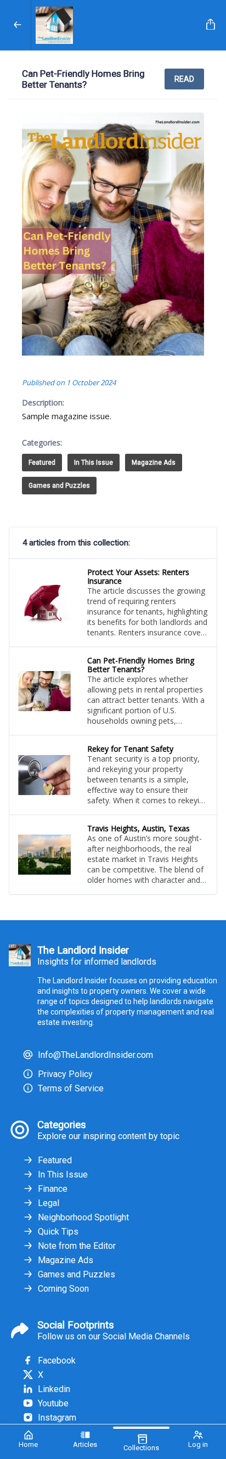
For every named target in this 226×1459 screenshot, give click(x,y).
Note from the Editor (77, 1246)
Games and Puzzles (59, 485)
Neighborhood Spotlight (83, 1217)
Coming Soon (63, 1288)
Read (184, 79)
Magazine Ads (154, 462)
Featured (42, 462)
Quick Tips (58, 1231)
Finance (52, 1189)
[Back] (17, 25)
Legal (48, 1203)
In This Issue (93, 462)
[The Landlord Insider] (116, 25)
